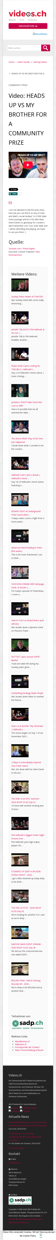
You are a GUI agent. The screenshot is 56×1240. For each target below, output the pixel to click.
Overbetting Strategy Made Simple (27, 693)
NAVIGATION (27, 26)
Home (11, 62)
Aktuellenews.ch (22, 1041)
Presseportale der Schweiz (27, 1047)
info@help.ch (14, 1162)
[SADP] (28, 1024)
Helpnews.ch (21, 1044)
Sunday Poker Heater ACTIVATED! (27, 296)
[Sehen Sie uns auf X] (28, 1107)
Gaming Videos (40, 62)
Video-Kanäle (24, 62)
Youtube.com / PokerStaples (22, 248)
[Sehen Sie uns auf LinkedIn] (25, 1111)
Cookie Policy (29, 1235)
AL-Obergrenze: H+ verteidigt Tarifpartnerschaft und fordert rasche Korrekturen (25, 1136)
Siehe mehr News (16, 1148)
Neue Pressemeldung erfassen (29, 1050)
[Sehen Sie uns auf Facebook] (14, 1107)
